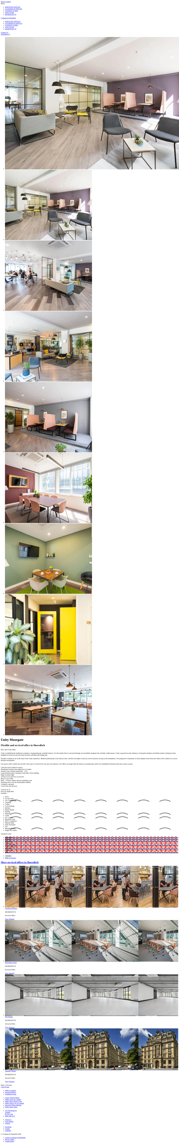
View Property (10, 919)
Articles (7, 1123)
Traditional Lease (10, 1094)
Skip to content (6, 2)
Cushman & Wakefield (8, 18)
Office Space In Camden (13, 1099)
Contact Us (4, 32)
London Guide (11, 11)
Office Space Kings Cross (13, 1101)
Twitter (7, 1129)
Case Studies (9, 1121)
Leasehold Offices (13, 9)
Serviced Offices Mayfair (13, 1105)
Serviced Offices (12, 7)
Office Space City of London (14, 1103)
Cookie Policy (9, 1141)
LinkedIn (8, 1130)
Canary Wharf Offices (12, 1098)
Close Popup (5, 1087)
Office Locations (10, 1090)
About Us (8, 1120)
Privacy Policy (10, 1139)
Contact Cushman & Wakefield (15, 1138)
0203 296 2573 (10, 1116)
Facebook (8, 1127)
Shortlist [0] (10, 14)
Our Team (9, 13)
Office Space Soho (11, 1107)
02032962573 (5, 34)
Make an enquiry (10, 858)
